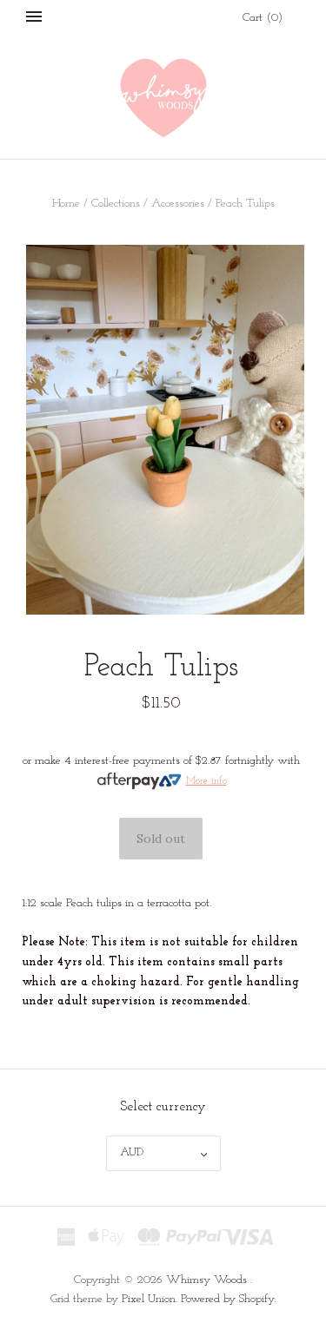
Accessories (177, 203)
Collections (115, 203)
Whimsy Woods (206, 1280)
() (263, 17)
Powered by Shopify (227, 1299)
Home (66, 203)
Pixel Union (149, 1299)
